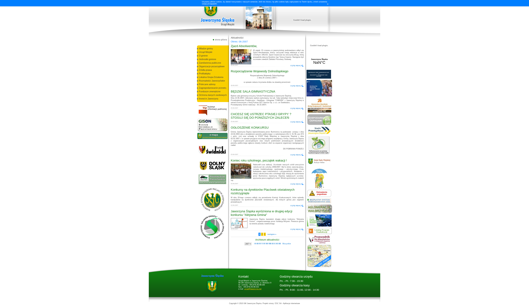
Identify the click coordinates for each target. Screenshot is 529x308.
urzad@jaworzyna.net (252, 289)
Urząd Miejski (205, 52)
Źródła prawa (205, 70)
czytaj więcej (295, 65)
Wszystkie (286, 244)
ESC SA (278, 303)
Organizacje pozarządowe (212, 66)
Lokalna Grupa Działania (211, 77)
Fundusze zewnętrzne (210, 91)
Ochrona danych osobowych (213, 95)
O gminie (203, 56)
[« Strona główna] (217, 15)
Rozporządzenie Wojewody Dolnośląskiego (259, 71)
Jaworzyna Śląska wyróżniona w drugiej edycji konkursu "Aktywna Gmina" (261, 213)
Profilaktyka (204, 73)
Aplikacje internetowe (291, 303)
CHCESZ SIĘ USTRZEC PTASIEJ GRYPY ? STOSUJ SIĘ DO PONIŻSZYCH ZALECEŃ (261, 115)
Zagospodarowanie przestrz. (213, 88)
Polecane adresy (207, 84)
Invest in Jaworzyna (208, 98)
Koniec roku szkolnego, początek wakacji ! (259, 160)
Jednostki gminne (207, 59)
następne (271, 234)
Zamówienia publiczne (210, 63)
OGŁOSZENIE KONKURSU (250, 127)
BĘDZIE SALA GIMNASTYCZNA (253, 91)
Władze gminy (206, 48)
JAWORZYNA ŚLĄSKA (319, 61)
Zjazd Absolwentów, (244, 46)
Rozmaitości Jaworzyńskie (212, 81)
